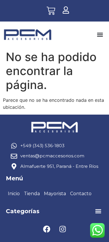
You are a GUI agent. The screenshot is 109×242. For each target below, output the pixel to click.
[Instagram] (62, 229)
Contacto (81, 193)
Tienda (32, 193)
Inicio (14, 193)
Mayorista (55, 193)
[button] (100, 35)
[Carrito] (51, 11)
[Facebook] (46, 229)
